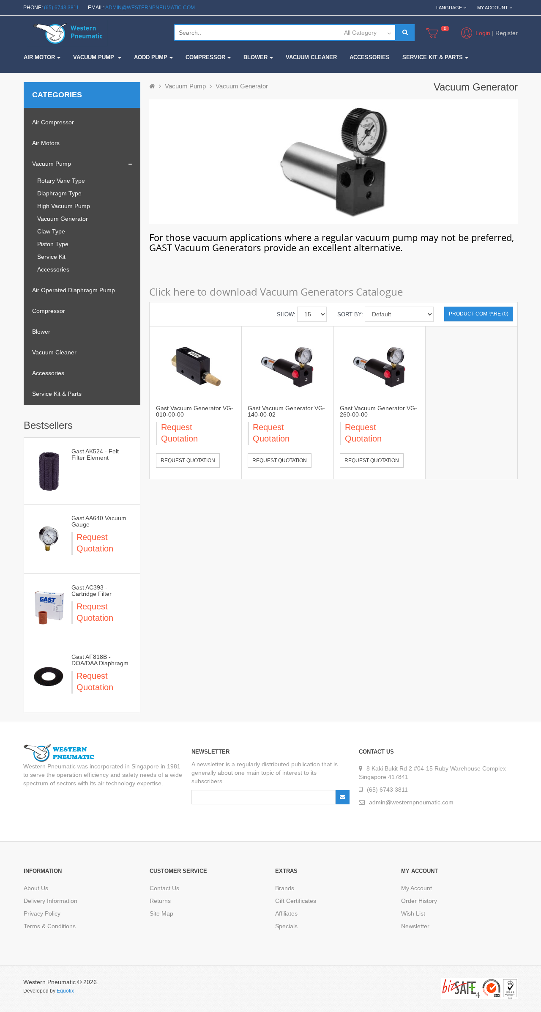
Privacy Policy (42, 913)
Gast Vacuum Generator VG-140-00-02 (286, 411)
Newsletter (415, 926)
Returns (160, 900)
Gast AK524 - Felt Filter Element (95, 454)
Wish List (413, 913)
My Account (416, 888)
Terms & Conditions (50, 926)
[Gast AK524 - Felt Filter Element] (48, 470)
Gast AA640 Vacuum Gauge (98, 521)
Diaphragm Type (59, 193)
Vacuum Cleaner (54, 352)
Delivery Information (50, 900)
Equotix (65, 991)
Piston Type (52, 244)
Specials (286, 926)
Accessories (53, 269)
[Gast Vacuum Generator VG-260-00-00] (379, 366)
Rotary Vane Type (61, 180)
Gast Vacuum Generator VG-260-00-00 (378, 411)
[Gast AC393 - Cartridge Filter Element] (48, 606)
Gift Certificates (295, 900)
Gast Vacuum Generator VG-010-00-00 (194, 411)
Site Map (161, 913)
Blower (41, 331)
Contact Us (164, 888)
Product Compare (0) (478, 314)
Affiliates (286, 913)
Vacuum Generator (62, 218)
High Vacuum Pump (63, 206)
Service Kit (51, 256)
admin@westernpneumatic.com (150, 8)
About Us (36, 888)
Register (506, 33)
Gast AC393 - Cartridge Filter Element (91, 594)
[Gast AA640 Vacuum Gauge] (48, 537)
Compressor (48, 310)
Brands (284, 888)
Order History (419, 900)
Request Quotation (188, 460)
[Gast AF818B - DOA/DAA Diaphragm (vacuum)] (48, 676)
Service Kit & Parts (57, 393)
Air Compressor (53, 122)
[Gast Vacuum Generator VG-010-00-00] (195, 366)
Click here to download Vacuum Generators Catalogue (276, 292)
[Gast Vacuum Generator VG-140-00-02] (287, 366)
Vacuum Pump (51, 163)
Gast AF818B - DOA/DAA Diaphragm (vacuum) (99, 663)
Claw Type (51, 231)
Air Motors (46, 143)
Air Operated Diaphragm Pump (73, 290)
